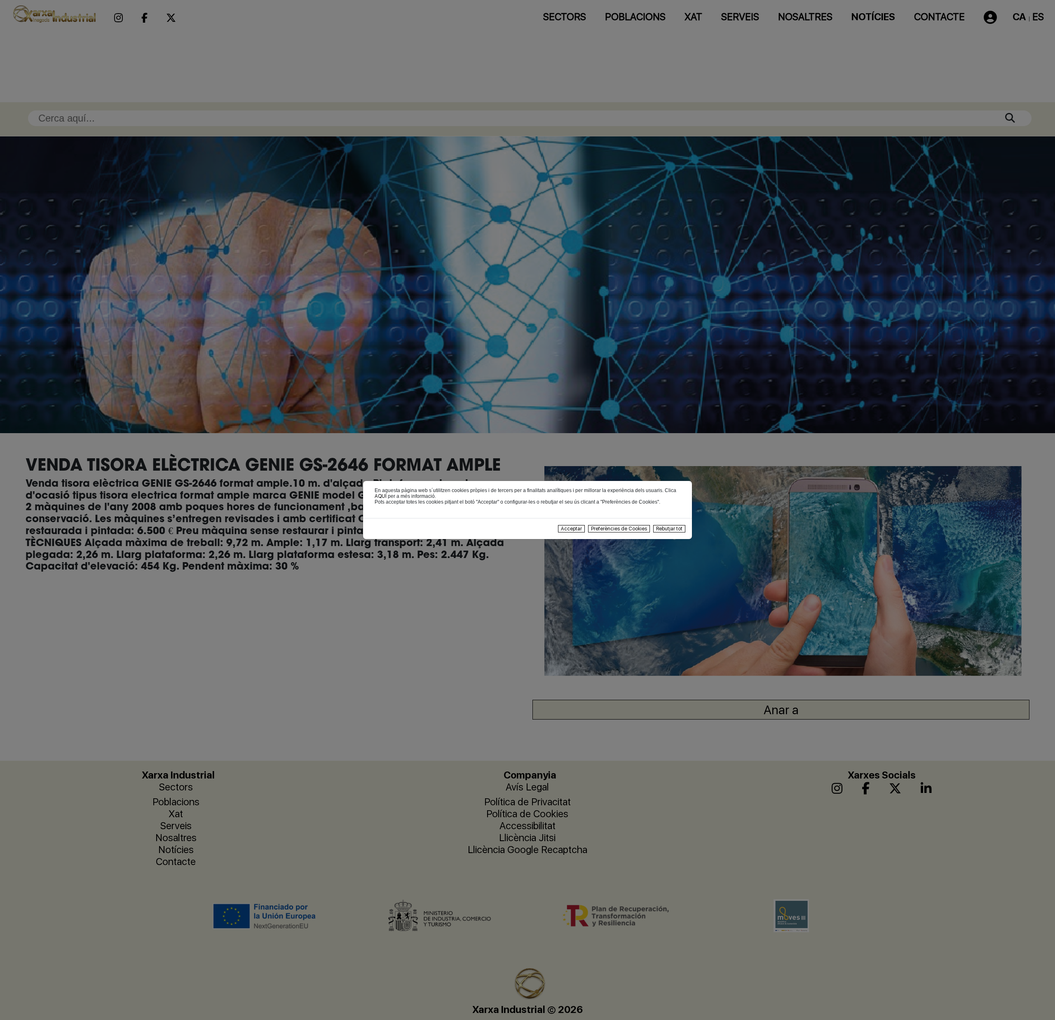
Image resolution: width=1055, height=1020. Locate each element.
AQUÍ (381, 496)
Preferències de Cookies (619, 529)
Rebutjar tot (669, 529)
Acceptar (571, 529)
